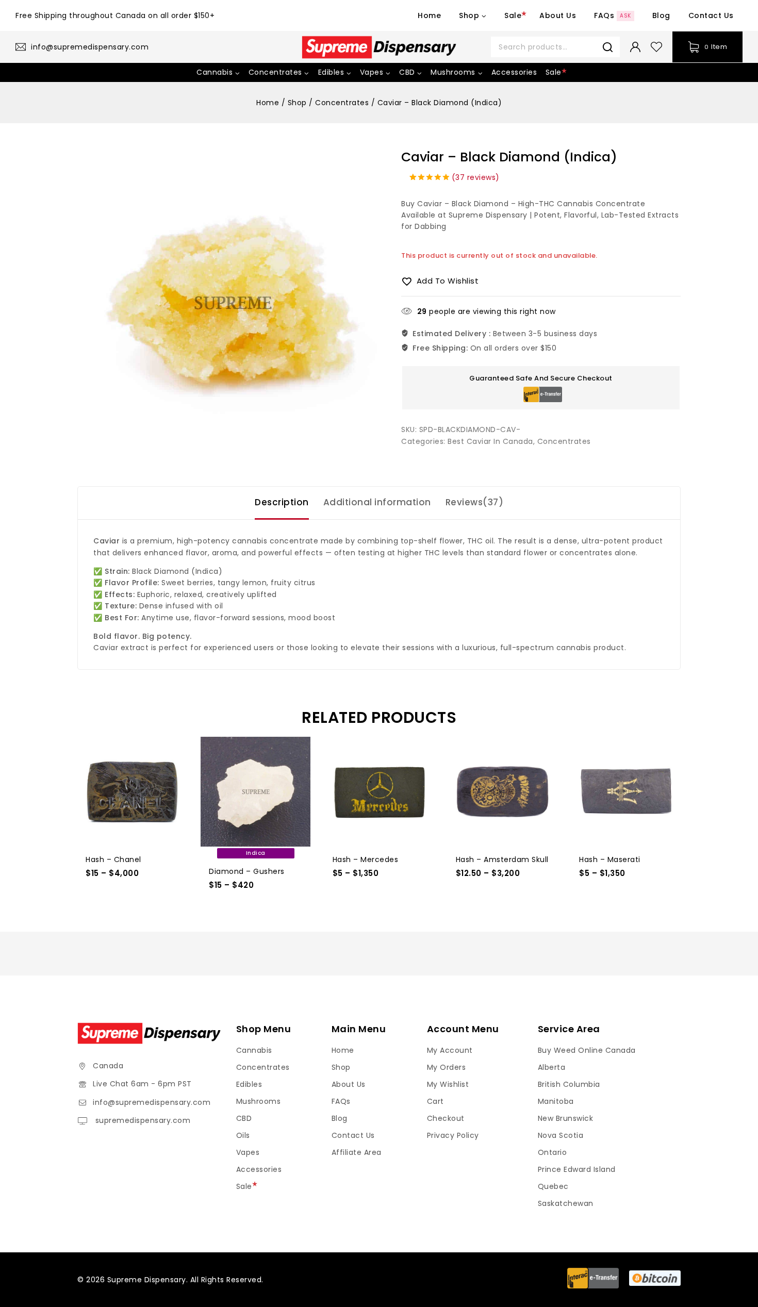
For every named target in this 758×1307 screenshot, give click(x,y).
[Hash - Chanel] (132, 792)
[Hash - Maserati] (626, 792)
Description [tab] (282, 502)
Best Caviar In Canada (490, 441)
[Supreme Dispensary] (379, 47)
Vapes (248, 1152)
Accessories (514, 72)
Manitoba (556, 1101)
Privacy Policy (453, 1135)
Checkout (446, 1118)
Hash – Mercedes (366, 859)
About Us (557, 15)
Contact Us (711, 15)
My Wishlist (448, 1084)
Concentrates (564, 441)
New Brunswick (566, 1118)
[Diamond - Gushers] (255, 792)
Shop (341, 1067)
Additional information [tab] (377, 502)
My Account (450, 1050)
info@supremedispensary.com (151, 1102)
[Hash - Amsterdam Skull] (502, 792)
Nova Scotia (561, 1135)
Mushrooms (258, 1101)
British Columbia (569, 1084)
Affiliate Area (357, 1152)
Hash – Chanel (113, 859)
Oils (243, 1135)
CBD (244, 1118)
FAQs (612, 15)
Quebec (553, 1186)
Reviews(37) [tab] (475, 502)
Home (429, 15)
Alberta (552, 1067)
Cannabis (254, 1050)
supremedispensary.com (141, 1120)
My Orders (446, 1067)
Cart (435, 1101)
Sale (512, 15)
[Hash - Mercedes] (379, 792)
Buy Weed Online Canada (587, 1050)
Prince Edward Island (577, 1169)
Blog (661, 15)
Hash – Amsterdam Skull (502, 859)
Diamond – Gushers (247, 871)
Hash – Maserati (609, 859)
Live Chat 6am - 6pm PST (142, 1084)
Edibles (249, 1084)
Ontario (552, 1152)
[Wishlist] (656, 47)
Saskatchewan (566, 1203)
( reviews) (476, 177)
